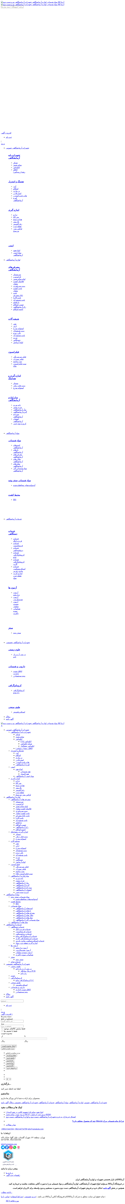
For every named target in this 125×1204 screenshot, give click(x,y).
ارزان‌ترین (10, 1063)
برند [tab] (2, 1024)
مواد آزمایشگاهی (61, 1103)
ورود (3, 144)
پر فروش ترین (11, 1068)
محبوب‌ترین (11, 1058)
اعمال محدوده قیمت (9, 1046)
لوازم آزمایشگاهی (76, 1103)
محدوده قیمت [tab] (6, 1033)
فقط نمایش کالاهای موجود (14, 1029)
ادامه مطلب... (6, 1192)
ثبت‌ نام (9, 137)
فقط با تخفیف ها (10, 1031)
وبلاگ (11, 1103)
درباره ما (9, 1173)
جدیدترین (10, 1060)
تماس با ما (5, 1197)
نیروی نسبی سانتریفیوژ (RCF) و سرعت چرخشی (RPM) (28, 1114)
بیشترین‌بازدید (11, 1055)
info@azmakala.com (9, 1144)
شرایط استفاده (17, 1197)
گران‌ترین (10, 1065)
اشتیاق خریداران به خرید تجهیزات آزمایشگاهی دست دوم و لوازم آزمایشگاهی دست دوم (41, 1117)
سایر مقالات (11, 1125)
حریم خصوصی (30, 1197)
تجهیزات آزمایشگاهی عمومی (95, 1103)
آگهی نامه (5, 1103)
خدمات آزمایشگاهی (46, 1103)
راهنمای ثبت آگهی (13, 1175)
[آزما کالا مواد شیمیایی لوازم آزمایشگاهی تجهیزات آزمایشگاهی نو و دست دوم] (32, 2)
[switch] (2, 1028)
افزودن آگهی (7, 1014)
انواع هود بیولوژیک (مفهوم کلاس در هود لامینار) (24, 1112)
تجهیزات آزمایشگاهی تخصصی (26, 1103)
